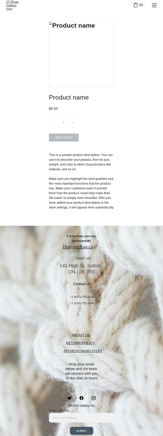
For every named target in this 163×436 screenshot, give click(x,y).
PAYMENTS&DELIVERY (83, 351)
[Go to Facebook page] (83, 398)
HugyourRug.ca (78, 246)
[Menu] (154, 5)
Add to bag (63, 137)
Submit (81, 430)
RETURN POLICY (80, 343)
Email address (59, 410)
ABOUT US (81, 335)
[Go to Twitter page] (72, 398)
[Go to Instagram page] (94, 398)
